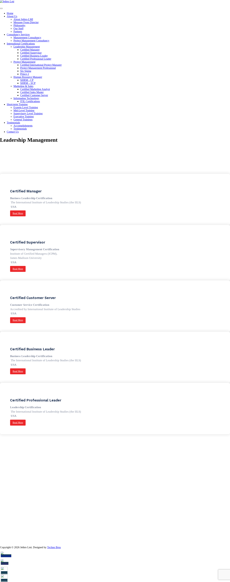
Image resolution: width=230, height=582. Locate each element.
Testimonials (13, 122)
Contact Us (13, 131)
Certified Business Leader (34, 55)
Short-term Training (17, 104)
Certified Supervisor (31, 52)
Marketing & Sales (23, 86)
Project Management (24, 61)
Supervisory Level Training (28, 113)
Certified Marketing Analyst (35, 89)
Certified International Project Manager (41, 64)
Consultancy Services (18, 34)
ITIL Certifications (30, 101)
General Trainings (22, 119)
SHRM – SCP (28, 83)
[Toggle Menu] (1, 8)
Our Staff (18, 28)
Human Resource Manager (27, 77)
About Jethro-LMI (23, 19)
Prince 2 (24, 74)
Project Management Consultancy (31, 40)
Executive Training (23, 116)
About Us (12, 16)
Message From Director (26, 22)
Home (10, 13)
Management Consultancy (27, 37)
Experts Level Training (25, 107)
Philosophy (19, 25)
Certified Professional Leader (35, 58)
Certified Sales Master (32, 92)
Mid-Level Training (23, 110)
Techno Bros (54, 547)
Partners (17, 31)
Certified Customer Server (34, 95)
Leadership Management (26, 46)
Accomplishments (22, 125)
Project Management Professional (38, 67)
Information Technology (26, 98)
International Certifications (21, 43)
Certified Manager (30, 49)
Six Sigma (25, 71)
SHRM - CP (27, 80)
